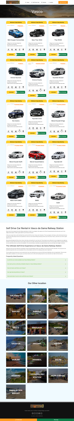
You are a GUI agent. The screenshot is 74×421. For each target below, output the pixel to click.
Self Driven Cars (36, 2)
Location (51, 2)
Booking (44, 2)
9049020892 (19, 419)
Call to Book (11, 54)
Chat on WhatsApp (20, 54)
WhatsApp (56, 419)
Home (28, 2)
